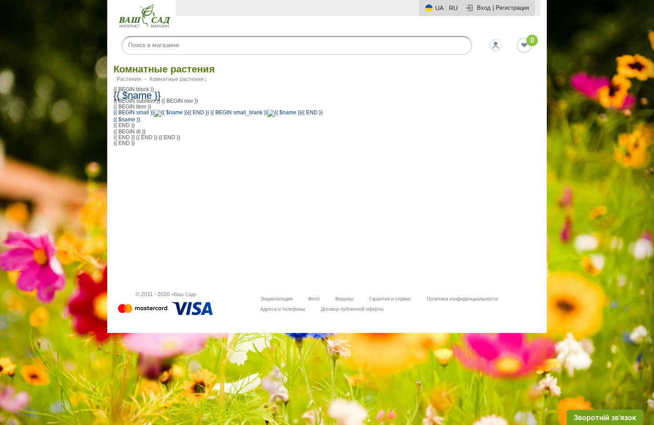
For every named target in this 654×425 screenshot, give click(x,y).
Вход (484, 7)
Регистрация (512, 7)
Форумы (344, 298)
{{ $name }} (137, 95)
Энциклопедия (276, 298)
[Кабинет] (496, 45)
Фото (313, 298)
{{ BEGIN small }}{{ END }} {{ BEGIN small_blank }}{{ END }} (218, 112)
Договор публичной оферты (352, 309)
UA (439, 8)
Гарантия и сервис (390, 298)
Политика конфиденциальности (462, 298)
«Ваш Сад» (184, 294)
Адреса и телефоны (282, 309)
